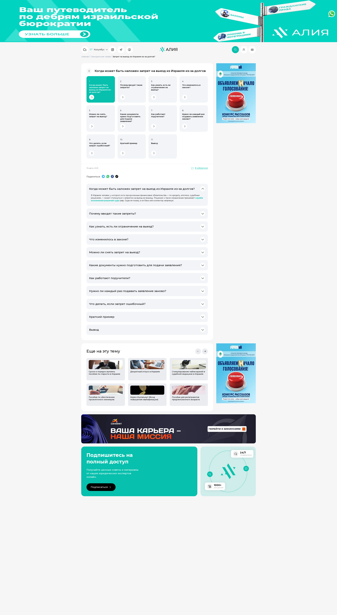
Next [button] (205, 351)
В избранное (201, 168)
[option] (104, 381)
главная (85, 56)
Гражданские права (101, 56)
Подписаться (99, 487)
